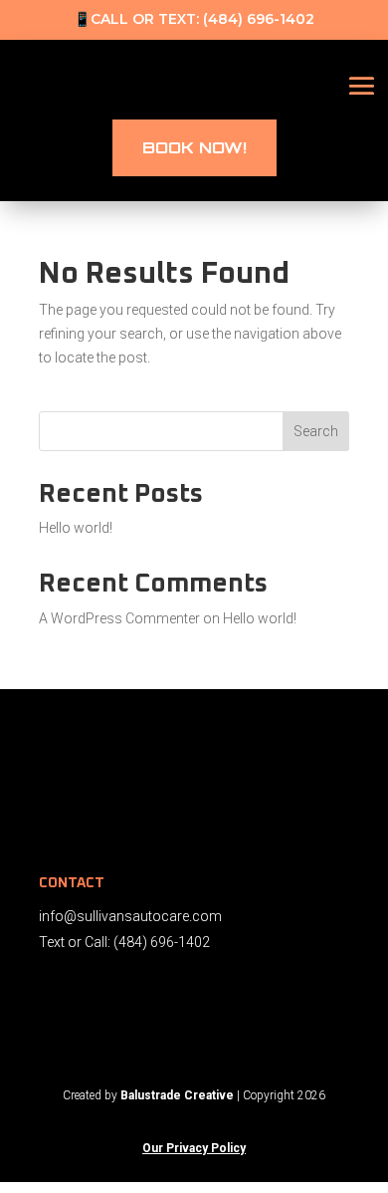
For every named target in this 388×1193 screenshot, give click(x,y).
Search (315, 431)
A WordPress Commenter (119, 618)
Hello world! (75, 528)
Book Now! (194, 147)
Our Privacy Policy (194, 1148)
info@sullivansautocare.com (130, 916)
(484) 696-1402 (258, 19)
